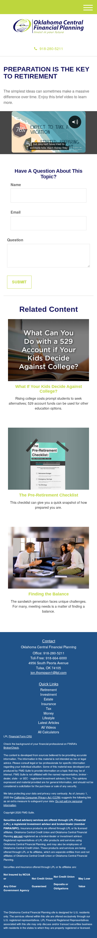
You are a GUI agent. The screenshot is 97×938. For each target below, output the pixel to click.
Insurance (48, 703)
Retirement (48, 689)
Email (15, 212)
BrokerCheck (11, 747)
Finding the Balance (48, 594)
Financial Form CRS (20, 736)
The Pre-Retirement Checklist (48, 495)
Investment (48, 694)
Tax (48, 708)
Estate (48, 699)
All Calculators (48, 732)
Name (16, 184)
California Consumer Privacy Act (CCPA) (37, 797)
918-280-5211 (51, 48)
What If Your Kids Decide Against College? (48, 389)
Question (15, 239)
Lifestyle (48, 717)
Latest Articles (48, 722)
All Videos (48, 727)
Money (49, 713)
